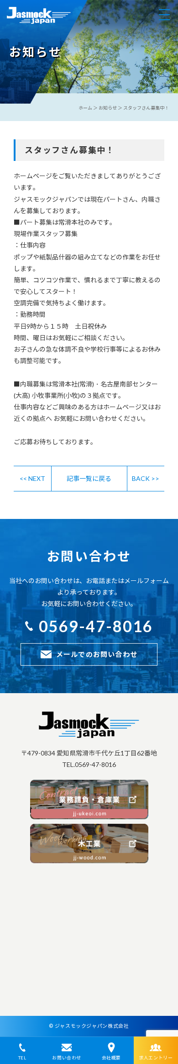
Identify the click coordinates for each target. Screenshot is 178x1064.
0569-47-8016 (96, 626)
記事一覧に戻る (89, 478)
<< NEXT (32, 478)
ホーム (85, 107)
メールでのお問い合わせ (96, 654)
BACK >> (145, 478)
